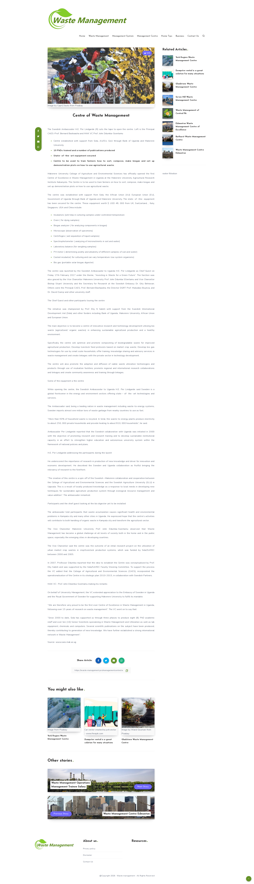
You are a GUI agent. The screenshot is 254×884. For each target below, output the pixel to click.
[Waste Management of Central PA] (167, 113)
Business (180, 36)
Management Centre (147, 36)
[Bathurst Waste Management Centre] (167, 140)
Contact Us (193, 36)
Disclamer (87, 855)
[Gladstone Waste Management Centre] (167, 87)
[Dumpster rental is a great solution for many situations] (167, 73)
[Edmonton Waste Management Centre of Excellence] (167, 126)
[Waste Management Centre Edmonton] (167, 153)
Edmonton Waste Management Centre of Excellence (188, 127)
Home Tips (166, 36)
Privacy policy (89, 848)
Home (82, 36)
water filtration (169, 173)
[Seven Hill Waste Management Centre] (167, 100)
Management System (122, 36)
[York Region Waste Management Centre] (167, 60)
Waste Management (99, 36)
